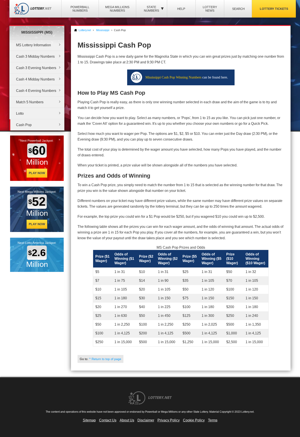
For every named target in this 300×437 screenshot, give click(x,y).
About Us (127, 420)
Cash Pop (24, 125)
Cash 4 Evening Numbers (36, 91)
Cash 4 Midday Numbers (35, 79)
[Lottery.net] (33, 9)
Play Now (37, 173)
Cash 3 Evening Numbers (36, 68)
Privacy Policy (168, 420)
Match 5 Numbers (29, 102)
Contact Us (107, 420)
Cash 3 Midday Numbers (35, 56)
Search (238, 9)
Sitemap (89, 420)
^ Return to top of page (105, 359)
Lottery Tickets (274, 9)
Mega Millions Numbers (117, 8)
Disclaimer (145, 420)
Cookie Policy (194, 420)
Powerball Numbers (79, 8)
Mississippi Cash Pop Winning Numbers (173, 77)
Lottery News (210, 8)
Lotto (20, 113)
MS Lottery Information (33, 45)
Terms (212, 420)
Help (181, 9)
